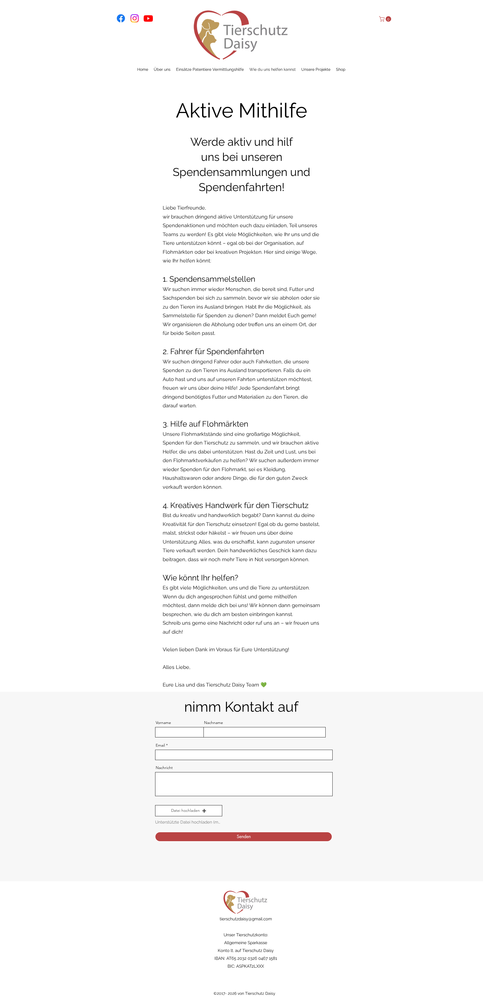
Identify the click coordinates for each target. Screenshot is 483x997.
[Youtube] (148, 18)
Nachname (213, 723)
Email (160, 745)
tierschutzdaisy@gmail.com (246, 918)
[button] (385, 19)
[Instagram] (134, 18)
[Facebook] (120, 18)
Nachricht (164, 768)
